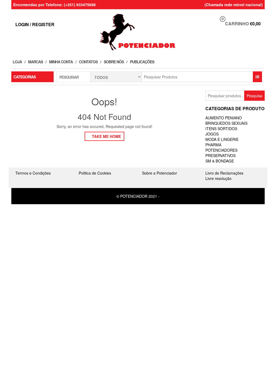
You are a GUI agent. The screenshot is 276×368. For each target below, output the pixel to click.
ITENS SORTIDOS (221, 128)
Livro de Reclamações (224, 173)
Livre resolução (218, 178)
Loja (17, 61)
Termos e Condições (33, 173)
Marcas (35, 61)
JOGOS (212, 134)
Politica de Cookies (95, 173)
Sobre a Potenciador (159, 173)
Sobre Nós (114, 61)
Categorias (24, 76)
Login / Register (34, 24)
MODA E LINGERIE (222, 139)
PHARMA (213, 144)
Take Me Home (106, 136)
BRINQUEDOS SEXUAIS (226, 123)
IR (257, 76)
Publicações (142, 61)
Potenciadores (221, 150)
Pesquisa (254, 95)
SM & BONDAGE (219, 161)
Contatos (88, 61)
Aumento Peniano (223, 117)
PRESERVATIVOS (220, 155)
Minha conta (61, 61)
